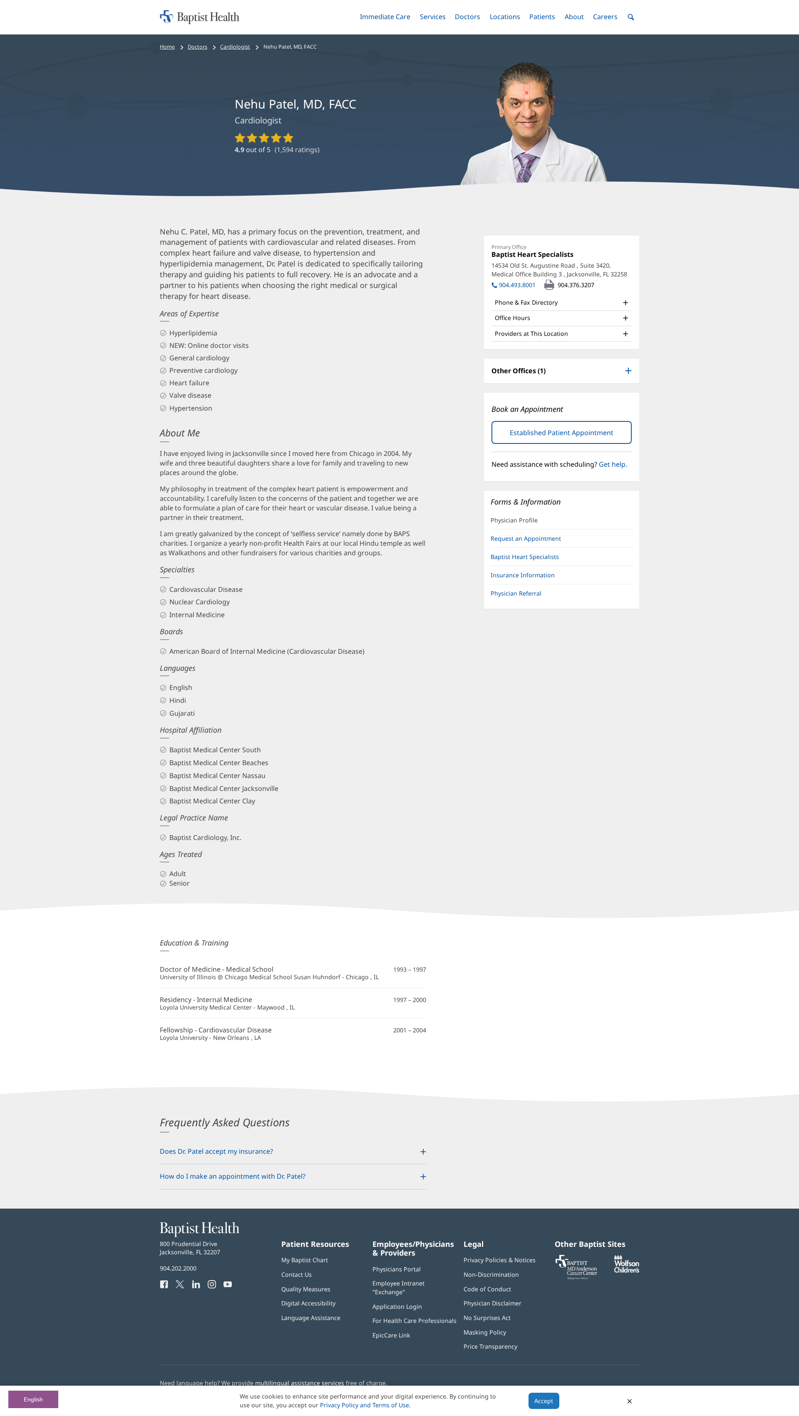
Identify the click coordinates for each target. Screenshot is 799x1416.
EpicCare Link (391, 1335)
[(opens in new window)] (626, 1270)
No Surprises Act (487, 1318)
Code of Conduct (487, 1289)
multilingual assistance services (299, 1383)
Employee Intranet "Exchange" (398, 1287)
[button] (385, 17)
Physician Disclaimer (492, 1303)
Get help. (613, 464)
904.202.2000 (178, 1268)
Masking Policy (485, 1332)
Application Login (397, 1306)
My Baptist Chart (304, 1260)
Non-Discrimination (491, 1274)
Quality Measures (305, 1289)
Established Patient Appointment (571, 435)
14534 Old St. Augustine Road (559, 269)
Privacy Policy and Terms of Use (364, 1405)
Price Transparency (490, 1346)
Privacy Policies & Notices (500, 1260)
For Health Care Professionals (414, 1321)
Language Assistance (310, 1318)
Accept (543, 1401)
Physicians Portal (396, 1269)
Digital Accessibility (308, 1303)
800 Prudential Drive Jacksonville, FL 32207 (190, 1248)
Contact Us (296, 1274)
